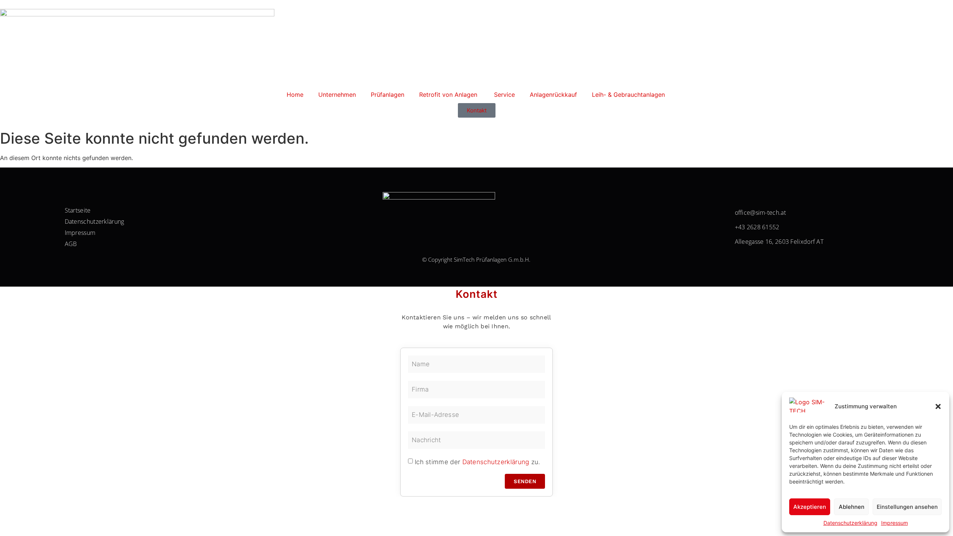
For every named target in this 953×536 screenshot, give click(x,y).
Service (504, 94)
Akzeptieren (809, 506)
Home (295, 94)
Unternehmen (337, 94)
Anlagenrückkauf (553, 94)
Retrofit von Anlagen (449, 94)
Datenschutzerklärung (850, 523)
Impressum (894, 523)
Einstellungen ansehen (907, 506)
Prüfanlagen (387, 94)
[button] (938, 406)
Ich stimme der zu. (478, 461)
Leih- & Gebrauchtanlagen (629, 94)
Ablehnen (851, 506)
